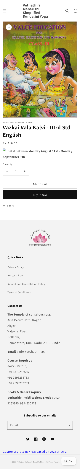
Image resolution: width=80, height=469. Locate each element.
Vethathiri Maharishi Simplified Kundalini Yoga (35, 462)
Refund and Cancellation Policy (26, 284)
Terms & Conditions (19, 292)
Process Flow (15, 275)
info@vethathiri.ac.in (33, 351)
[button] (5, 11)
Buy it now (40, 195)
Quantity (7, 164)
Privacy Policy (15, 267)
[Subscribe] (68, 425)
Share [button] (10, 205)
